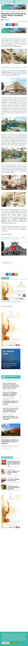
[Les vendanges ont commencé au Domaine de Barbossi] (3, 486)
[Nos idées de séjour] (10, 359)
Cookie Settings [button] (6, 642)
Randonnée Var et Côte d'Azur (8, 398)
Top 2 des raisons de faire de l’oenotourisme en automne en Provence (10, 410)
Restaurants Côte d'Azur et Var (12, 477)
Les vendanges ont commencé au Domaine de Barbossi (13, 488)
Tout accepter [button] (14, 642)
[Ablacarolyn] (2, 19)
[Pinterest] (13, 24)
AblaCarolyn (9, 482)
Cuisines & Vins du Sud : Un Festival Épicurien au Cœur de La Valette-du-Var (13, 463)
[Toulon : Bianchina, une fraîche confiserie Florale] (3, 471)
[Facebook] (7, 24)
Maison (20, 11)
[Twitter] (10, 24)
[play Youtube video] (14, 248)
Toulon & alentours (10, 469)
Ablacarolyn (6, 19)
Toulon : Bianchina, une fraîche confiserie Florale (13, 472)
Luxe (16, 11)
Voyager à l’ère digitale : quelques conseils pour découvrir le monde (10, 394)
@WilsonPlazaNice (5, 239)
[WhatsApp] (16, 24)
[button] (2, 2)
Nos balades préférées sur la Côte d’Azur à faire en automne (10, 402)
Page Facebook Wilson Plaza (9, 237)
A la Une (2, 11)
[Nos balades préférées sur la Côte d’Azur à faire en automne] (10, 429)
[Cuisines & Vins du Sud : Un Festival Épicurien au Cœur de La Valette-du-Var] (3, 462)
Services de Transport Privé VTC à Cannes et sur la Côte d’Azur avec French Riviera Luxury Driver (11, 386)
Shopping (12, 11)
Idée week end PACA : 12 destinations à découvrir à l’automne (11, 417)
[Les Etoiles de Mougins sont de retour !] (3, 479)
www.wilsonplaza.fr (15, 239)
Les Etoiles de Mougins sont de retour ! (13, 480)
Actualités (7, 11)
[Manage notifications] (3, 642)
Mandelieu (9, 484)
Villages (4, 414)
